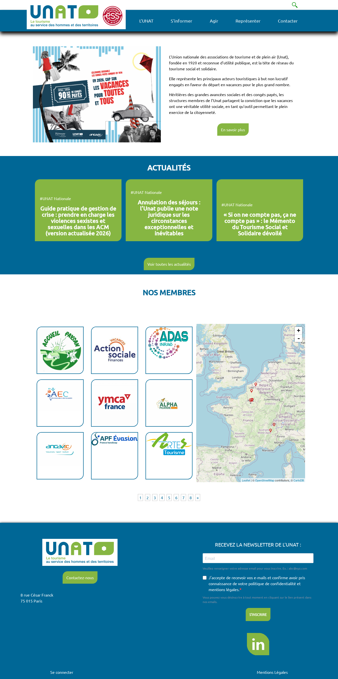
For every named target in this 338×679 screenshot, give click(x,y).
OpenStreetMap (264, 480)
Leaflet (246, 480)
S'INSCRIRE (258, 614)
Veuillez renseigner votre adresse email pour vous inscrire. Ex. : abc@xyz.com (255, 568)
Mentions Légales (272, 672)
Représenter (248, 20)
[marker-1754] (274, 425)
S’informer (181, 20)
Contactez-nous (80, 577)
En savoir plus (233, 129)
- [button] (298, 338)
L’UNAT (146, 20)
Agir (214, 20)
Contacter (288, 20)
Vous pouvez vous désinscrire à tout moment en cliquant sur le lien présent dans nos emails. (257, 599)
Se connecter (61, 672)
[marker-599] (256, 385)
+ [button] (298, 330)
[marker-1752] (270, 431)
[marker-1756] (251, 391)
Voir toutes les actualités (169, 263)
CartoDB (298, 480)
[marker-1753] (250, 400)
